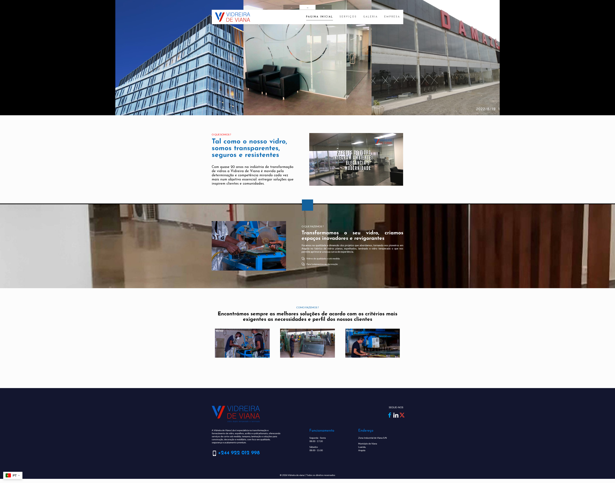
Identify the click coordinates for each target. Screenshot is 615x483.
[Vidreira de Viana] (232, 17)
